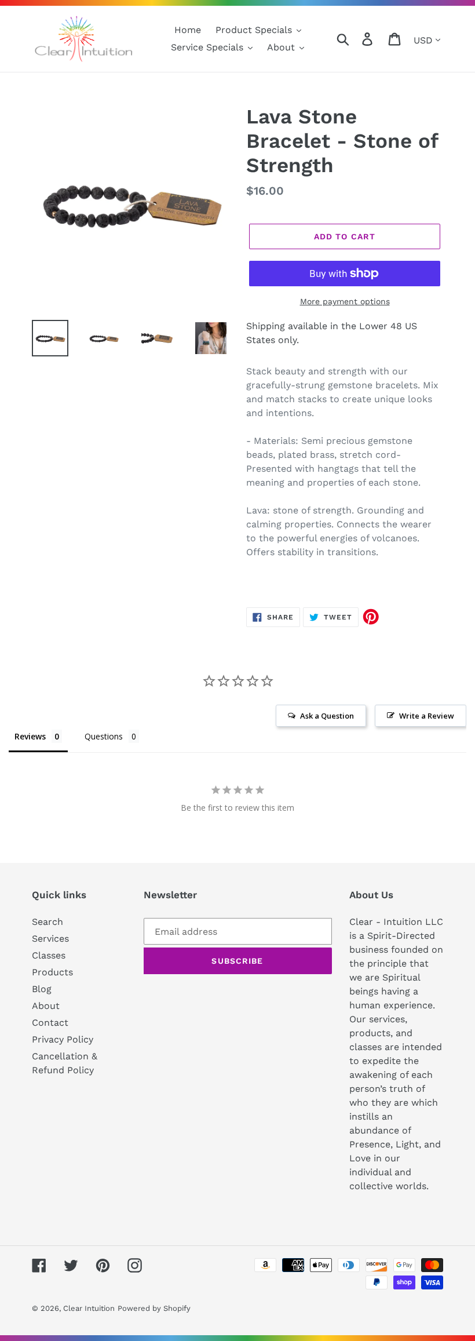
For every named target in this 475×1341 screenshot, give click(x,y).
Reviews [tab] (30, 736)
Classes (48, 955)
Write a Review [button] (426, 715)
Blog (42, 988)
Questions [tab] (104, 736)
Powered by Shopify (154, 1308)
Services (50, 938)
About (46, 1005)
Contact (50, 1022)
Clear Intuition (89, 1308)
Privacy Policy (62, 1039)
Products (52, 972)
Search (47, 921)
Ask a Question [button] (327, 715)
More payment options (345, 301)
